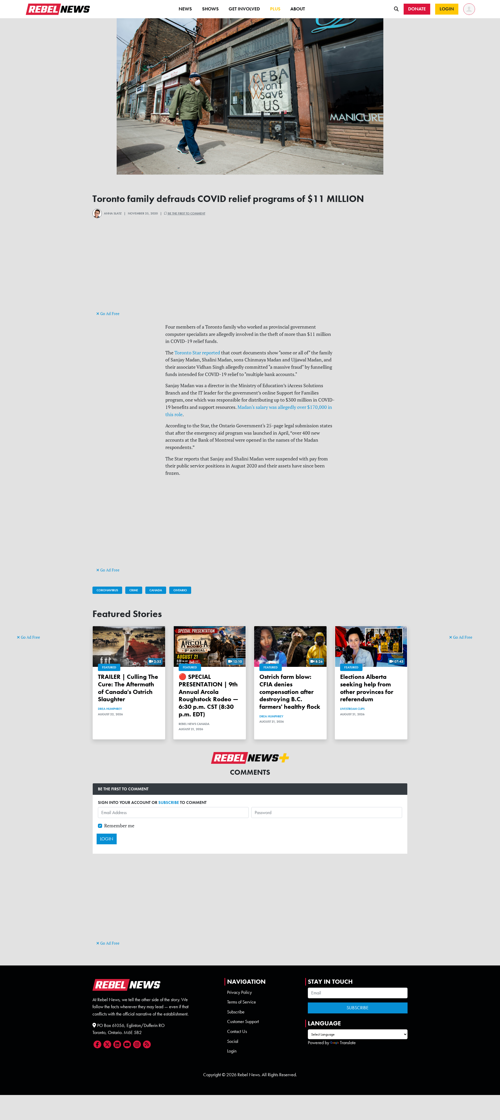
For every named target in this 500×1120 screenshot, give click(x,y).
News (185, 9)
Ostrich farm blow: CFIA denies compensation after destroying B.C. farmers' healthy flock (289, 692)
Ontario (180, 590)
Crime (133, 590)
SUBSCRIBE (168, 802)
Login (231, 1051)
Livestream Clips (352, 709)
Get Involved (244, 9)
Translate (348, 1042)
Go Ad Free (30, 637)
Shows (210, 9)
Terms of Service (241, 1002)
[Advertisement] (38, 553)
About (297, 9)
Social (232, 1041)
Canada (155, 590)
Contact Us (237, 1031)
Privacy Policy (239, 992)
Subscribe (236, 1012)
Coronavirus (107, 590)
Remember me (119, 826)
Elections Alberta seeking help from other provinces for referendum (366, 688)
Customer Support (243, 1021)
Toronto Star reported (197, 353)
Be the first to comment (186, 213)
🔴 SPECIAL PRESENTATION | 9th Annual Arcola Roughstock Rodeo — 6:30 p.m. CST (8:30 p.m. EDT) (208, 695)
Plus (275, 9)
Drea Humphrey (110, 709)
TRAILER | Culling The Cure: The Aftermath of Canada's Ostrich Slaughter (128, 688)
